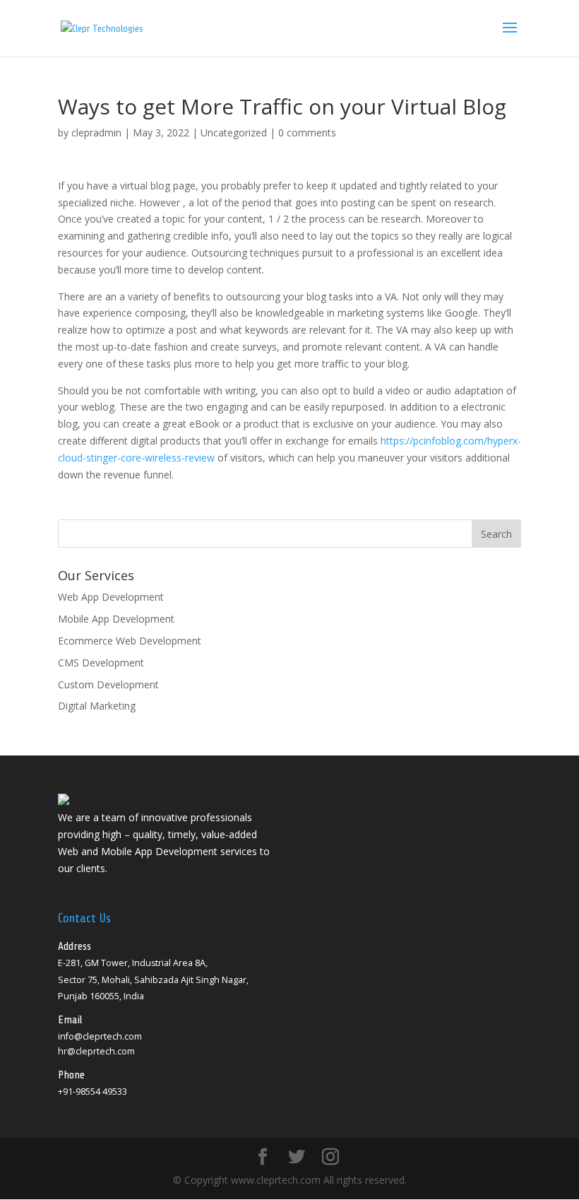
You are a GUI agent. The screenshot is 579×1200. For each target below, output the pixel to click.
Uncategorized (234, 132)
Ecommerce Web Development (129, 640)
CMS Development (101, 662)
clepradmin (96, 132)
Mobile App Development (116, 618)
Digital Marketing (97, 705)
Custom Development (108, 684)
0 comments (307, 132)
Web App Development (111, 597)
